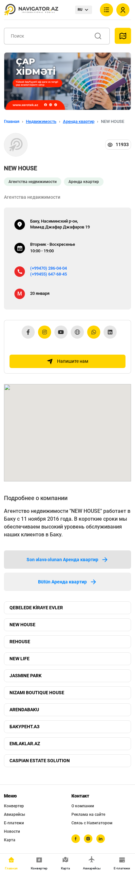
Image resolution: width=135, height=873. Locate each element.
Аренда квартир (78, 121)
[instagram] (88, 838)
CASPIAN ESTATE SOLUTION (40, 760)
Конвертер (14, 806)
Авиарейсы (14, 814)
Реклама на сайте (88, 814)
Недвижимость (41, 121)
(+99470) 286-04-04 (48, 268)
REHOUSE (20, 641)
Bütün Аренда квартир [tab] (62, 581)
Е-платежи (14, 823)
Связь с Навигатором (91, 823)
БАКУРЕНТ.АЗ (25, 726)
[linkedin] (100, 838)
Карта (9, 840)
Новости (12, 831)
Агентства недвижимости (33, 181)
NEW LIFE (19, 658)
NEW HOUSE (22, 624)
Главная (11, 121)
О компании (82, 806)
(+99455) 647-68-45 (48, 274)
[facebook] (75, 838)
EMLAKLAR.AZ (25, 743)
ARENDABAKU (24, 709)
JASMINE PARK (26, 675)
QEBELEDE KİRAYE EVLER (36, 607)
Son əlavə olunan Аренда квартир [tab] (62, 559)
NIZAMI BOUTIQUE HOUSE (37, 692)
